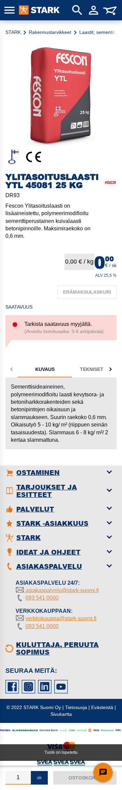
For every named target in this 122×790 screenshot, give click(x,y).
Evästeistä (102, 707)
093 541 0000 (42, 598)
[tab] (45, 369)
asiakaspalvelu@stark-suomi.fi (61, 590)
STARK (13, 32)
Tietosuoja (76, 707)
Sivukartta (61, 714)
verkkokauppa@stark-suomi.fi (61, 618)
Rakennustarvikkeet (50, 32)
